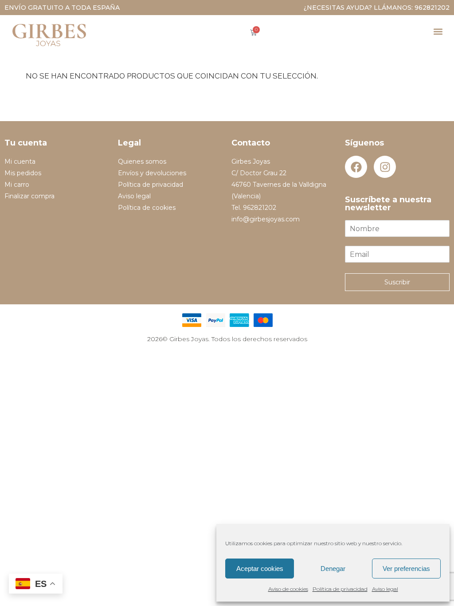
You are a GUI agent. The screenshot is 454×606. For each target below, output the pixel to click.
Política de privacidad (340, 589)
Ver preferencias (406, 568)
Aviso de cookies (288, 589)
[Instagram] (385, 167)
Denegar (333, 568)
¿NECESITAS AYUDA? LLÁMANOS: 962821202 (377, 8)
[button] (438, 31)
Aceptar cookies (259, 568)
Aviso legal (385, 589)
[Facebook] (356, 167)
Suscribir (397, 282)
